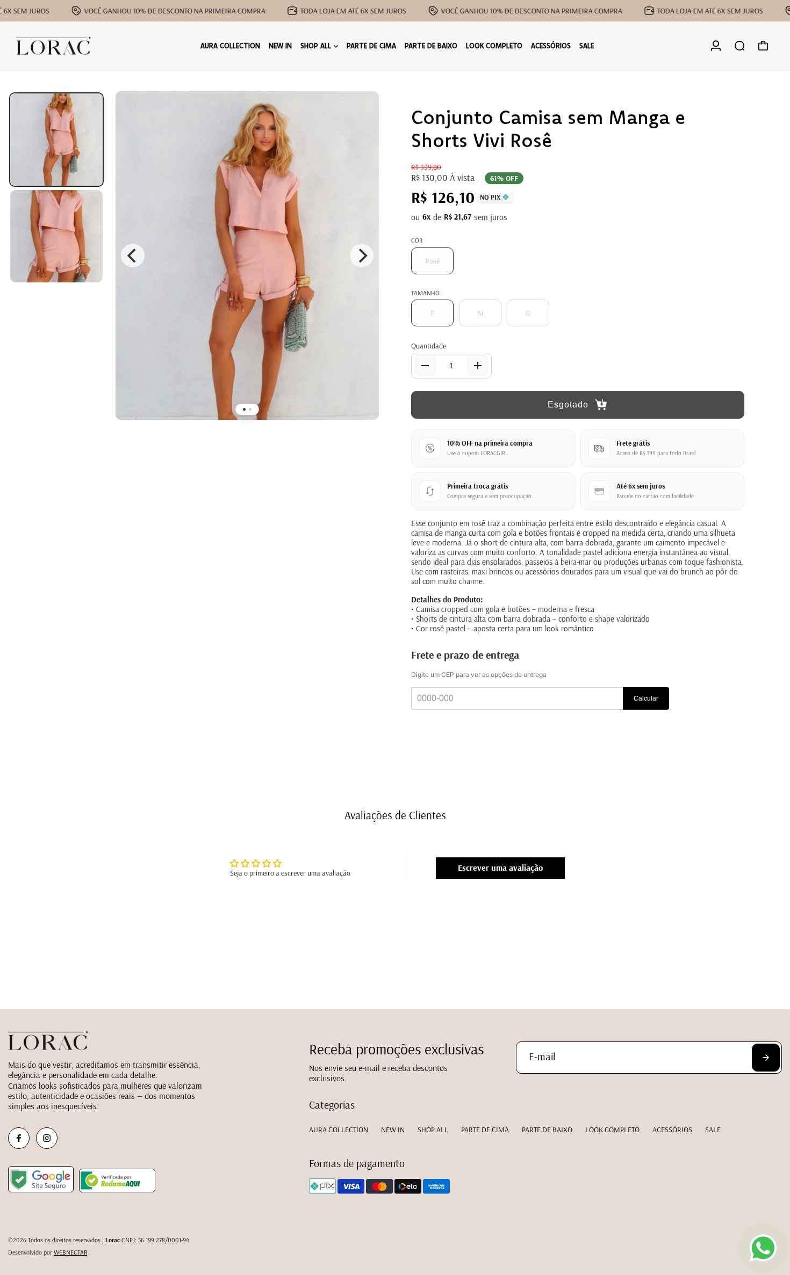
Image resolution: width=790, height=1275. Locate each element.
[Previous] (133, 255)
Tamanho (425, 293)
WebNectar (70, 1252)
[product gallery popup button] (359, 119)
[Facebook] (19, 1138)
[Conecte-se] (716, 45)
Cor (416, 240)
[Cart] (763, 45)
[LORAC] (53, 46)
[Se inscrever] (766, 1058)
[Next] (362, 255)
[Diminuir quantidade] (425, 365)
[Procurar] (739, 45)
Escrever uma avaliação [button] (500, 867)
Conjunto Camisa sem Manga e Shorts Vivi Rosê (548, 128)
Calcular (646, 698)
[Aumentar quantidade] (478, 365)
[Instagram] (47, 1138)
